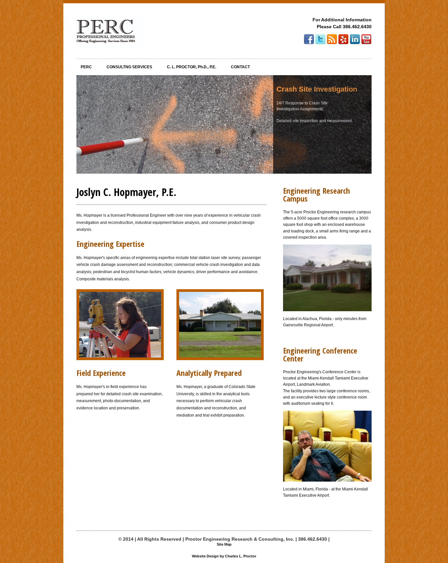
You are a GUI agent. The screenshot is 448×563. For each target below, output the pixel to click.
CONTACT (240, 67)
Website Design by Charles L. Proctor (224, 556)
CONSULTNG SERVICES (129, 67)
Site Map (224, 544)
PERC (86, 67)
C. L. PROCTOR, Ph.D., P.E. (191, 67)
